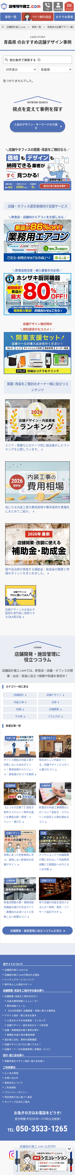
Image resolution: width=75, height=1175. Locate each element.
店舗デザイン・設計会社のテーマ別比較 (27, 1025)
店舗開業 (54, 709)
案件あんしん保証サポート (18, 984)
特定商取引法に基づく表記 (18, 1097)
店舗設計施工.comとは (16, 969)
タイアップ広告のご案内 (17, 1101)
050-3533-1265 (42, 1129)
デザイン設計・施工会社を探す (21, 1015)
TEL (47, 9)
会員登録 (58, 9)
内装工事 (19, 702)
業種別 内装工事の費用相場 (21, 1034)
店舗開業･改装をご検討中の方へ (21, 996)
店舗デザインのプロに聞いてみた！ (23, 1044)
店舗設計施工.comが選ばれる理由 (22, 974)
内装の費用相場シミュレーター (23, 1001)
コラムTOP (54, 716)
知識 (18, 709)
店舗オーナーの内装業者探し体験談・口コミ (27, 1049)
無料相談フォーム (16, 1005)
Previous (17, 1161)
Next (70, 1161)
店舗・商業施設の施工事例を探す (22, 1029)
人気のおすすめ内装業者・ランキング (26, 1020)
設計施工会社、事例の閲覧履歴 (21, 1039)
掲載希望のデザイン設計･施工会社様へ (25, 1061)
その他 (18, 716)
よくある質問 (11, 1073)
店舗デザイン (53, 695)
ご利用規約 (10, 1087)
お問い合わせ (11, 1077)
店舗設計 (19, 695)
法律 (53, 702)
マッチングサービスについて (19, 979)
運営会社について (14, 1082)
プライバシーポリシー (16, 1092)
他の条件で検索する (23, 60)
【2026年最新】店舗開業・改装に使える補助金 (31, 1010)
